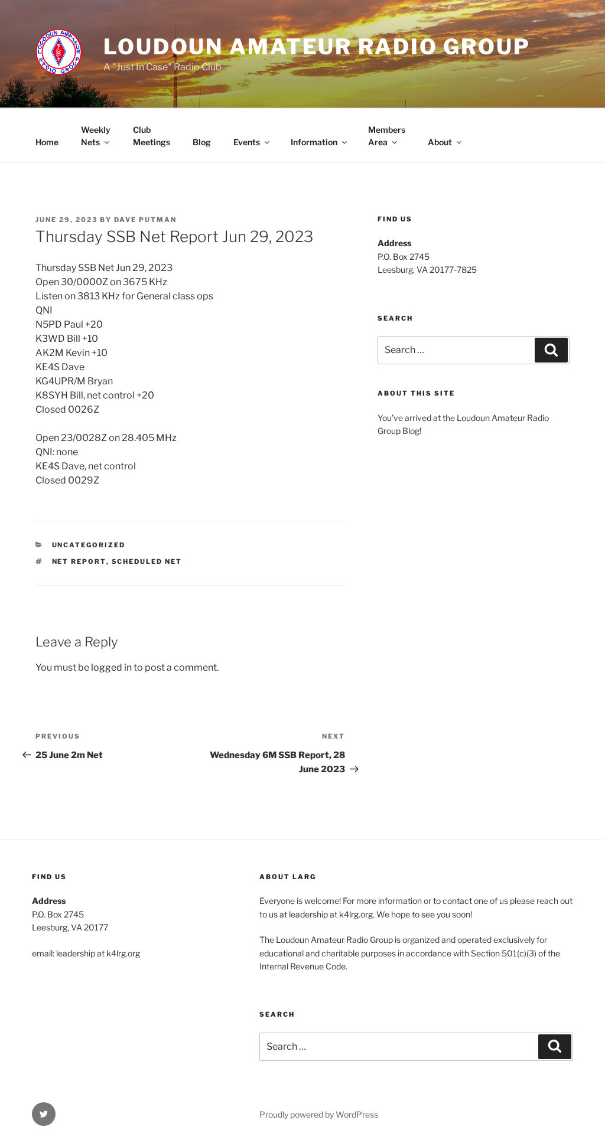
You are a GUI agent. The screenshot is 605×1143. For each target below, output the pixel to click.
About (440, 142)
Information (314, 142)
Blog (202, 142)
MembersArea (386, 136)
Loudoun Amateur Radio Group (317, 47)
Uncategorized (89, 545)
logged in (111, 667)
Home (46, 142)
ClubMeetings (151, 136)
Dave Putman (145, 219)
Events (246, 142)
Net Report (79, 561)
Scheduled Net (147, 561)
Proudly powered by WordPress (318, 1114)
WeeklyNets (95, 136)
